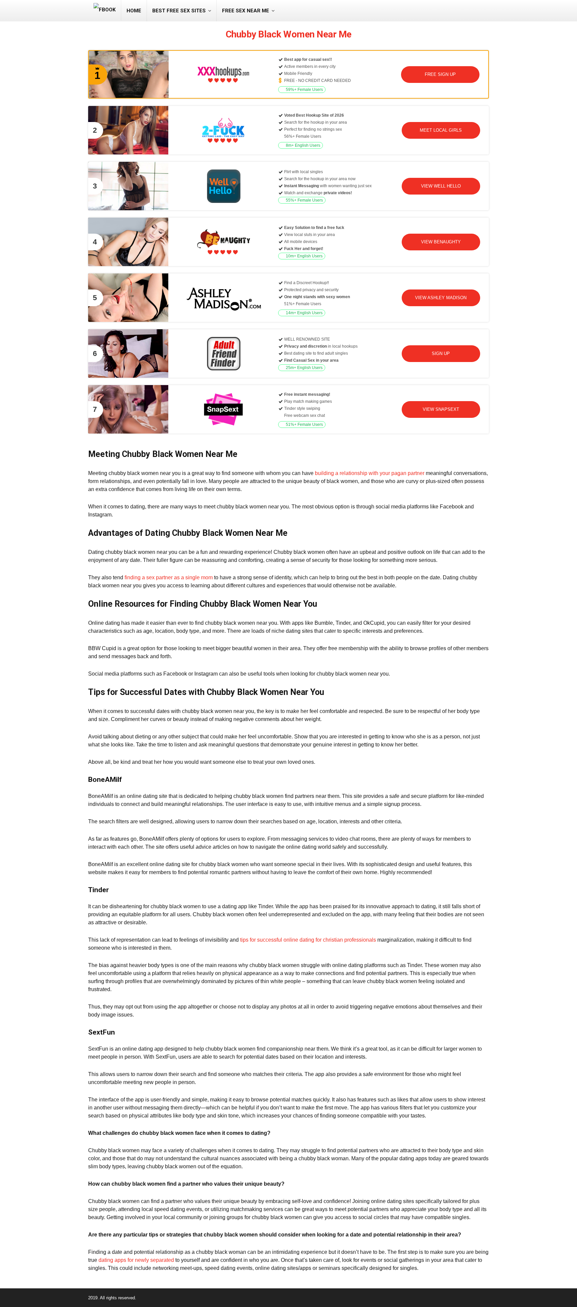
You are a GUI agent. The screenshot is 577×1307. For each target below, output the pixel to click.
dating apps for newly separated (136, 1260)
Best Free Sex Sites (179, 11)
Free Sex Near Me (245, 11)
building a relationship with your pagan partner (369, 473)
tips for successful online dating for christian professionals (308, 940)
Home (134, 11)
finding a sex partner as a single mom (169, 577)
